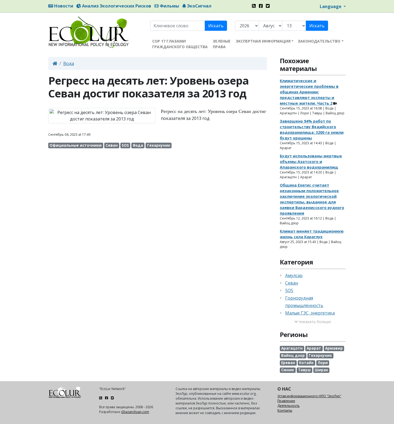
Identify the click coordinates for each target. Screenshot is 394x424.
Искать (216, 26)
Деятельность (288, 405)
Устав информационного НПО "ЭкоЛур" (309, 396)
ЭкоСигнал (198, 6)
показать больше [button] (314, 321)
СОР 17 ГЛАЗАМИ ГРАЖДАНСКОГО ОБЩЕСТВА (180, 44)
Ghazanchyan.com (135, 412)
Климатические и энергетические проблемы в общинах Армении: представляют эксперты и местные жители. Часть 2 (309, 92)
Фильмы (169, 6)
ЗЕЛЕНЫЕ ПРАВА (222, 44)
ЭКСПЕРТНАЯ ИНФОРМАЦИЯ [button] (263, 41)
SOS (289, 290)
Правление (286, 401)
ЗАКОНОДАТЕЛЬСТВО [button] (319, 41)
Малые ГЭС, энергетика (310, 313)
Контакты (284, 410)
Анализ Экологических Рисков (116, 6)
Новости (63, 6)
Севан (291, 283)
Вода (68, 63)
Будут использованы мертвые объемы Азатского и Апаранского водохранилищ (311, 161)
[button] (157, 129)
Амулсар (294, 275)
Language (331, 6)
